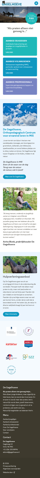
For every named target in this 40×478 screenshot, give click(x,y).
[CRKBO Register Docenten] (28, 331)
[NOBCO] (28, 344)
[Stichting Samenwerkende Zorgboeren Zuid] (28, 357)
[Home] (12, 3)
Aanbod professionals (11, 425)
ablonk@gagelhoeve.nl (11, 452)
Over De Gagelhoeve (10, 427)
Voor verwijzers (8, 430)
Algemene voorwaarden (11, 469)
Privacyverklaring (9, 466)
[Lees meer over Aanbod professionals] (20, 86)
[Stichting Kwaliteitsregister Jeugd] (11, 357)
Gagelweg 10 (8, 444)
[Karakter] (11, 344)
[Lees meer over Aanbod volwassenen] (20, 67)
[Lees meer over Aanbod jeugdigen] (20, 46)
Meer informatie (11, 314)
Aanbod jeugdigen (9, 419)
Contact (6, 433)
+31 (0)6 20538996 (10, 449)
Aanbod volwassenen (11, 422)
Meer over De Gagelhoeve (14, 177)
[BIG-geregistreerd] (11, 331)
